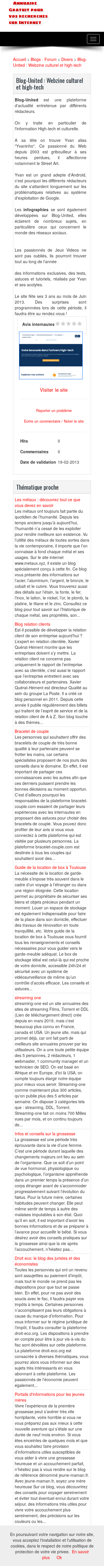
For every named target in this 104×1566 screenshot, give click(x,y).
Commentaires (34, 451)
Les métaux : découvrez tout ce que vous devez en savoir (47, 502)
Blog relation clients (32, 624)
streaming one (28, 997)
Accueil (19, 59)
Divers (67, 59)
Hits (24, 441)
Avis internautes (38, 324)
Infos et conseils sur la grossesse (45, 1133)
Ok (59, 1557)
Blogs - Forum (44, 59)
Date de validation (38, 462)
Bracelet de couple (32, 731)
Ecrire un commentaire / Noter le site (54, 421)
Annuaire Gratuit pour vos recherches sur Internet (28, 13)
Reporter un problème (54, 410)
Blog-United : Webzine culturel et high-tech (50, 62)
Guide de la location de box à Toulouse (50, 867)
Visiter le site (54, 389)
